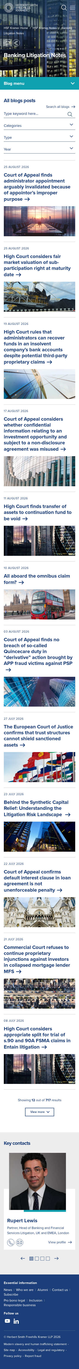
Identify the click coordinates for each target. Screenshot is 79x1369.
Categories (12, 125)
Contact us (60, 1289)
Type (8, 137)
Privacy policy (12, 1356)
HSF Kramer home (16, 28)
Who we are (24, 1289)
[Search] (60, 18)
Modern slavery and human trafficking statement (35, 1344)
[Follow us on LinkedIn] (16, 1321)
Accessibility (26, 1350)
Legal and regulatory (51, 1350)
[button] (64, 8)
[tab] (31, 1259)
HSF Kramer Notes (45, 28)
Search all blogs (57, 106)
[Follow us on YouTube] (7, 1321)
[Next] (56, 1258)
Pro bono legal (14, 1300)
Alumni (42, 1289)
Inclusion (35, 1300)
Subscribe (11, 1294)
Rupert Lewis (22, 1220)
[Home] (20, 7)
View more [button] (37, 1112)
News (8, 1289)
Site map (9, 1350)
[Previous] (22, 1258)
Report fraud (33, 1356)
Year (7, 149)
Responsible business (20, 1305)
